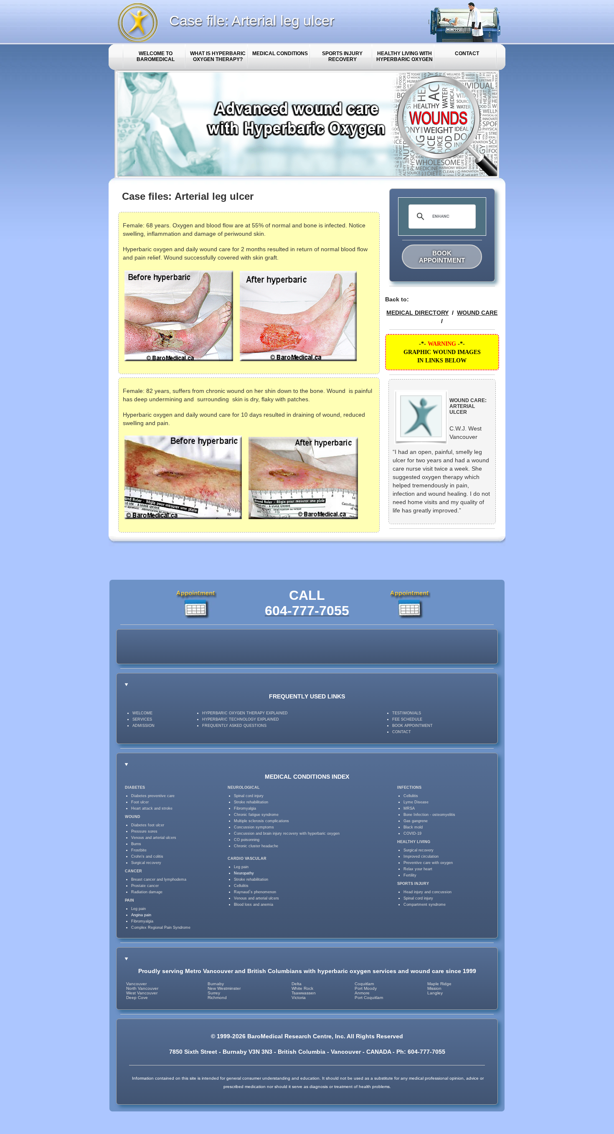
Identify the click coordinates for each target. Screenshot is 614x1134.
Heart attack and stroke (152, 808)
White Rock (302, 988)
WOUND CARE (477, 312)
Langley (435, 993)
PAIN (129, 900)
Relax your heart (417, 869)
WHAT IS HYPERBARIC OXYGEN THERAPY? (218, 56)
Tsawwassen (304, 993)
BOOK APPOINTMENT (442, 257)
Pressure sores (144, 831)
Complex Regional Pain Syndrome (160, 927)
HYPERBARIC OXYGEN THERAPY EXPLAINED (245, 713)
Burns (136, 844)
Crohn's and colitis (147, 856)
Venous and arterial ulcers (153, 838)
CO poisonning (246, 840)
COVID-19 (412, 833)
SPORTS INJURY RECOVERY (342, 56)
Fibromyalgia (142, 921)
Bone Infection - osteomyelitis (429, 815)
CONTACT (467, 53)
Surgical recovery (146, 863)
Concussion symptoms (254, 827)
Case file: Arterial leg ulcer (251, 20)
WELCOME (142, 713)
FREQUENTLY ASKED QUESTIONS (234, 726)
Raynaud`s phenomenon (255, 892)
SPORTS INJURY (413, 884)
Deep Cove (137, 997)
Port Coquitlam (369, 997)
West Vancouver (141, 993)
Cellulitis (241, 886)
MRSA (409, 808)
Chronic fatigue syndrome (256, 815)
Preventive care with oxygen (428, 863)
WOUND (132, 817)
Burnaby (216, 983)
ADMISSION (143, 726)
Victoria (299, 997)
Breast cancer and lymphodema (158, 879)
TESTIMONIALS (406, 713)
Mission (434, 988)
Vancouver (136, 983)
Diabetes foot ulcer (147, 825)
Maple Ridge (439, 983)
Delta (297, 983)
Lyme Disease (416, 802)
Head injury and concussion (427, 892)
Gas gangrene (415, 821)
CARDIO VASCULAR (247, 858)
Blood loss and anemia (253, 904)
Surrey (214, 993)
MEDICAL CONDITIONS (280, 53)
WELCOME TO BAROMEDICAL (156, 56)
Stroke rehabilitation (251, 802)
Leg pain (138, 909)
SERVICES (142, 719)
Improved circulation (421, 856)
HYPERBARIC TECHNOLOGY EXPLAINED (240, 719)
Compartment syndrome (424, 904)
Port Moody (366, 988)
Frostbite (139, 850)
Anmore (362, 993)
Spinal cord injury (249, 796)
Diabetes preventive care (153, 796)
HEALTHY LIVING (413, 842)
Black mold (413, 827)
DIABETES (135, 787)
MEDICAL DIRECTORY (417, 312)
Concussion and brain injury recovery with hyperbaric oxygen (287, 833)
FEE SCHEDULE (407, 719)
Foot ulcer (140, 802)
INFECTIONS (409, 787)
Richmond (217, 997)
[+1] (331, 646)
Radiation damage (146, 892)
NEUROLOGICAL (244, 787)
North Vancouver (142, 988)
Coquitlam (364, 983)
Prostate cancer (145, 886)
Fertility (409, 875)
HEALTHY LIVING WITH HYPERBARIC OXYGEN (404, 56)
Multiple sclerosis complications (261, 821)
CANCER (133, 871)
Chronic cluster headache (256, 846)
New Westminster (224, 988)
